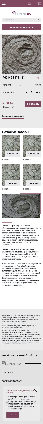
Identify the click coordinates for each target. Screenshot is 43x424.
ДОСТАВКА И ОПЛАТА (12, 381)
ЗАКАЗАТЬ (12, 154)
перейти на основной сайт (18, 355)
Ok (11, 415)
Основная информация (13, 116)
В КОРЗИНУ (33, 104)
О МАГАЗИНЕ (8, 372)
